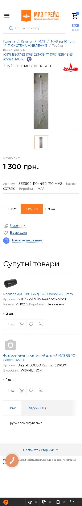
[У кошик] (22, 324)
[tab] (12, 408)
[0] (75, 16)
